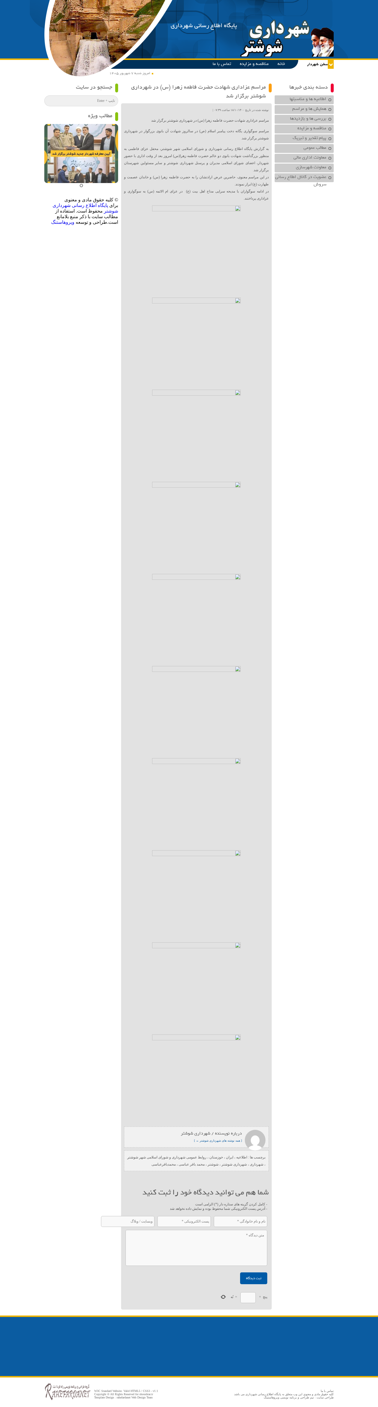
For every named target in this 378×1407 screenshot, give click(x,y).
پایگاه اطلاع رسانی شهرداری (204, 25)
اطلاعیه (241, 1157)
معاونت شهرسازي (311, 167)
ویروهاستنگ (62, 222)
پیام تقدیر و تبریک (309, 137)
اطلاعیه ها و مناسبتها (308, 98)
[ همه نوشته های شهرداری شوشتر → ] (218, 1140)
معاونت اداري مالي (310, 157)
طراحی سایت (325, 1397)
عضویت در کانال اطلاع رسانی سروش (300, 177)
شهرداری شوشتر (234, 1164)
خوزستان (216, 1157)
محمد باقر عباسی (192, 1164)
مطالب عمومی (315, 147)
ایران (229, 1157)
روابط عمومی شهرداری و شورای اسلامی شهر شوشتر (166, 1157)
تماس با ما (222, 63)
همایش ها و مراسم (309, 108)
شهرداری (256, 1164)
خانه (281, 63)
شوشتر (213, 1164)
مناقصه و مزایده (254, 63)
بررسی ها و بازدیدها (308, 118)
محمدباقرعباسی (163, 1164)
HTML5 (135, 1391)
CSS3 (146, 1391)
